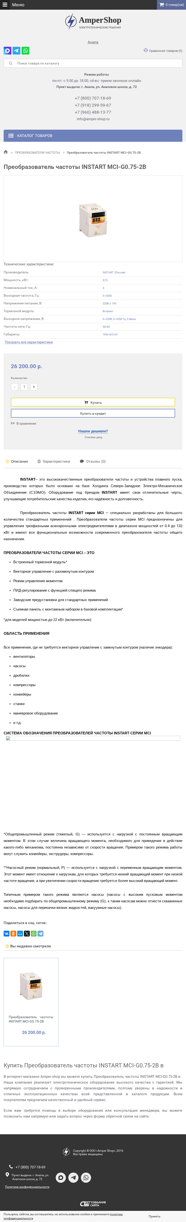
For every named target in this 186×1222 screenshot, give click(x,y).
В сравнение (26, 423)
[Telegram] (40, 933)
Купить (96, 403)
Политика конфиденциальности (27, 1187)
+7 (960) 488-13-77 (93, 112)
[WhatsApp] (34, 933)
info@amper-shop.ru (93, 119)
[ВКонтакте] (6, 933)
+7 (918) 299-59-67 (93, 105)
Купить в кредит (93, 413)
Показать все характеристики (29, 342)
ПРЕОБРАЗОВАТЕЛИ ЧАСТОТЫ (38, 152)
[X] (27, 933)
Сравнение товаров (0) (165, 51)
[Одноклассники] (13, 933)
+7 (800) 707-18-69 (93, 98)
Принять (155, 1216)
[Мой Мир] (20, 933)
